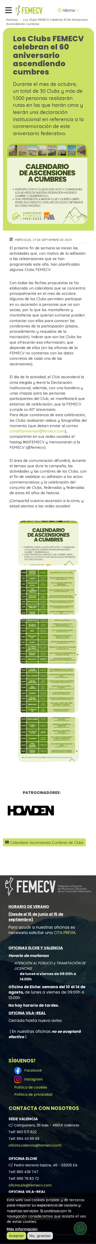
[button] (48, 543)
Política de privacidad (33, 1094)
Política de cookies (30, 1087)
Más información (22, 1229)
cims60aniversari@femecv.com (37, 431)
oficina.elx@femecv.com (30, 1185)
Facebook (32, 1070)
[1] (42, 810)
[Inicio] (29, 10)
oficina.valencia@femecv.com (34, 1145)
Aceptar (16, 1235)
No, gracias (40, 1235)
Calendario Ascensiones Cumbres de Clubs (46, 842)
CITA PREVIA (64, 932)
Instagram (33, 1079)
